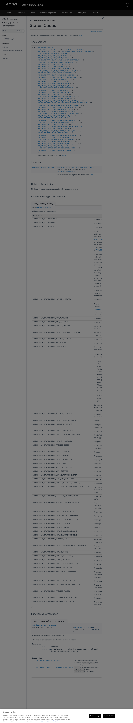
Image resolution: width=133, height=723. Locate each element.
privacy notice (43, 721)
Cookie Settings (95, 716)
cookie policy (55, 721)
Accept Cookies (109, 716)
